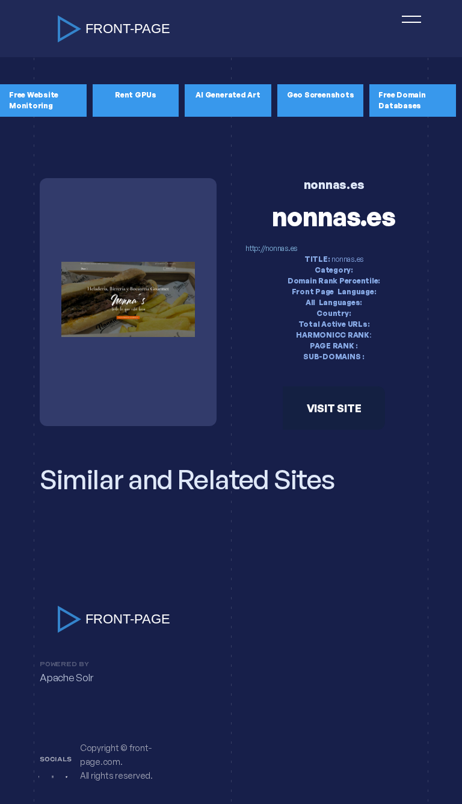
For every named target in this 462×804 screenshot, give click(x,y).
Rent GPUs (135, 94)
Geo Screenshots (320, 94)
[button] (406, 28)
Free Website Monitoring (33, 100)
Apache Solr (66, 678)
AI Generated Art (228, 94)
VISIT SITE (334, 408)
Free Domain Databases (401, 100)
